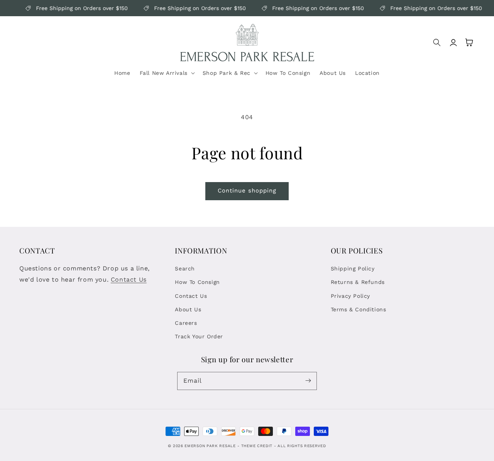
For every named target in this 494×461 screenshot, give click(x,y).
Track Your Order (199, 336)
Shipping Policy (353, 268)
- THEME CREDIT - (257, 446)
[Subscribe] (307, 380)
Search (185, 268)
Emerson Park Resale (209, 446)
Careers (186, 323)
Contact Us (129, 279)
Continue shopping (247, 190)
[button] (166, 73)
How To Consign (197, 282)
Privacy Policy (350, 296)
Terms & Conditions (358, 309)
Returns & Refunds (358, 282)
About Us (188, 309)
